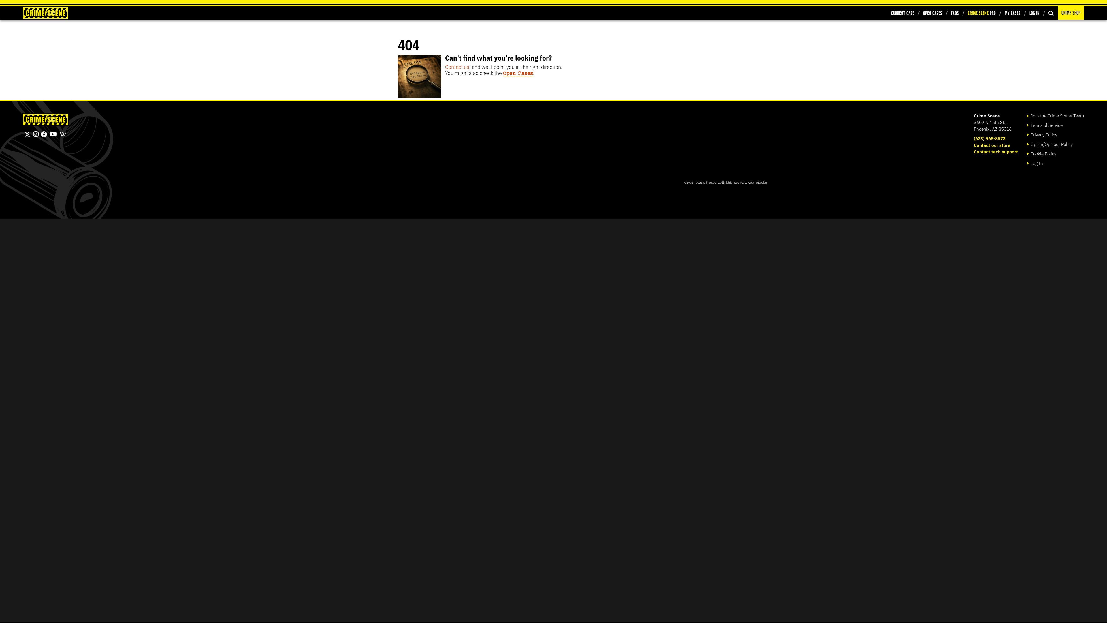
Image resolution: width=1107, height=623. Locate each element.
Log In (1034, 13)
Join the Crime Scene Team (1056, 115)
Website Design (757, 182)
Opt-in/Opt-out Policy (1051, 144)
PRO (982, 13)
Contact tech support (996, 152)
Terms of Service (1046, 125)
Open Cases (932, 13)
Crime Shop (1070, 13)
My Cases (1013, 13)
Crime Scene (987, 115)
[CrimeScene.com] (45, 119)
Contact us (457, 66)
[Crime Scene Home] (45, 13)
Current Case (902, 13)
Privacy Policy (1043, 135)
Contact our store (992, 145)
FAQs (955, 13)
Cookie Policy (1042, 154)
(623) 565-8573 (990, 138)
